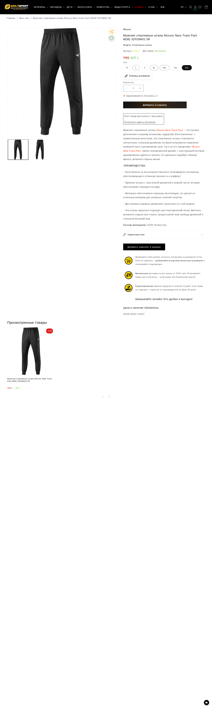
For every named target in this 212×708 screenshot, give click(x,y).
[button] (40, 7)
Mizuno (127, 29)
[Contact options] (206, 702)
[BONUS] (195, 7)
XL (154, 67)
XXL (164, 67)
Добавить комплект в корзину (144, 247)
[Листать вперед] (109, 397)
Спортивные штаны (142, 45)
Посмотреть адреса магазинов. (140, 122)
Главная (10, 18)
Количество (128, 82)
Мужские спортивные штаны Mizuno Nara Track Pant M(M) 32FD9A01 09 (72, 18)
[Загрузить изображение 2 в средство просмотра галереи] (40, 149)
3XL (177, 68)
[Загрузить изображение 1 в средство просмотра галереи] (18, 149)
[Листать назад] (103, 397)
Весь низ (24, 18)
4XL (187, 67)
